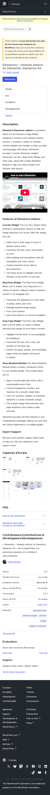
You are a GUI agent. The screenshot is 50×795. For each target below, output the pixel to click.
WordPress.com (11, 735)
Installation (10, 102)
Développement (12, 109)
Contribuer (31, 709)
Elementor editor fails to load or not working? (14, 524)
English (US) (42, 604)
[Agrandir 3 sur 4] (20, 472)
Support (9, 115)
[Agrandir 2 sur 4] (44, 460)
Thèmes (30, 692)
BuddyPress (10, 748)
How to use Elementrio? (14, 516)
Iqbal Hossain (12, 72)
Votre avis (7, 652)
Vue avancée (9, 633)
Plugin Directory (9, 11)
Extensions (31, 696)
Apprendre (7, 709)
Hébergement (9, 696)
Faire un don (33, 718)
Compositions (32, 701)
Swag (30, 723)
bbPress (8, 744)
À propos (7, 687)
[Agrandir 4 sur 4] (44, 484)
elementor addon (39, 610)
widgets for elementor (37, 626)
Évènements (32, 714)
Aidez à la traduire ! (25, 20)
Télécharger (9, 79)
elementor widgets (30, 616)
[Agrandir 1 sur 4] (20, 460)
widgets (43, 621)
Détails (8, 89)
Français (13, 760)
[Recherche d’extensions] (29, 29)
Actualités (7, 692)
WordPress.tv (10, 727)
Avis (7, 95)
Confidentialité (9, 701)
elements (42, 616)
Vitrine (29, 687)
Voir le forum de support (14, 672)
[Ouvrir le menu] (46, 4)
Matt (6, 739)
